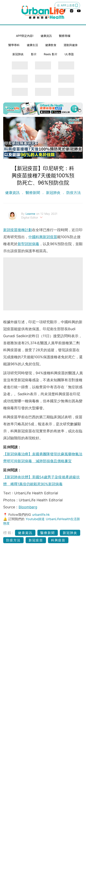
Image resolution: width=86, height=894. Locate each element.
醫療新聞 (32, 193)
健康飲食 (50, 45)
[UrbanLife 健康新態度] (43, 12)
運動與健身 (71, 45)
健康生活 (32, 45)
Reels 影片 (50, 54)
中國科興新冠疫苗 (42, 237)
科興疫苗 (58, 540)
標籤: (8, 533)
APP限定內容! (24, 35)
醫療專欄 (64, 35)
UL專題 (69, 54)
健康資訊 (46, 35)
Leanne (31, 213)
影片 (34, 54)
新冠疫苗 (36, 540)
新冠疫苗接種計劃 (17, 230)
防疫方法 (73, 193)
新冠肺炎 (18, 54)
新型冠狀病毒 (28, 244)
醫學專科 (14, 45)
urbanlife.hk (41, 515)
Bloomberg (28, 507)
